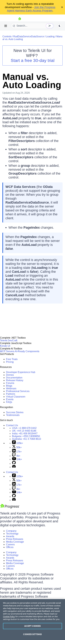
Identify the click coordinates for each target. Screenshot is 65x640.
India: (24, 433)
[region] (32, 619)
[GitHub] (14, 463)
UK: (24, 430)
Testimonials (13, 415)
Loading (50, 36)
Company (11, 531)
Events (9, 399)
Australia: (26, 439)
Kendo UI (5, 346)
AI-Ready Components (27, 351)
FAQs (9, 402)
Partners (10, 394)
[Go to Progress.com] (10, 507)
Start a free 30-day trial (32, 60)
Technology (12, 533)
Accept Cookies (32, 626)
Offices (9, 547)
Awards (10, 536)
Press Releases (14, 539)
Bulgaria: (26, 436)
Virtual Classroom (15, 396)
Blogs (9, 385)
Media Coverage (15, 541)
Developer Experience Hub (20, 372)
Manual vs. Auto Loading (31, 81)
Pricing (10, 362)
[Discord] (14, 467)
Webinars (11, 388)
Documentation (14, 377)
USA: (24, 428)
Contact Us (12, 425)
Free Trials (12, 359)
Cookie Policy (9, 616)
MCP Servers (7, 351)
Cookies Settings (32, 634)
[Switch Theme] (59, 25)
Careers (10, 544)
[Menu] (5, 26)
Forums (10, 383)
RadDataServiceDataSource (28, 36)
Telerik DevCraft (8, 340)
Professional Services (17, 391)
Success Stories (14, 412)
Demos (10, 375)
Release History (14, 380)
